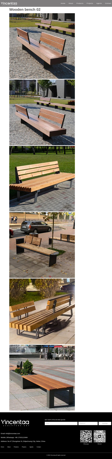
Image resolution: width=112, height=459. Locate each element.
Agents (99, 3)
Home (63, 3)
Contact (108, 3)
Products (79, 3)
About (71, 3)
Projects (90, 3)
